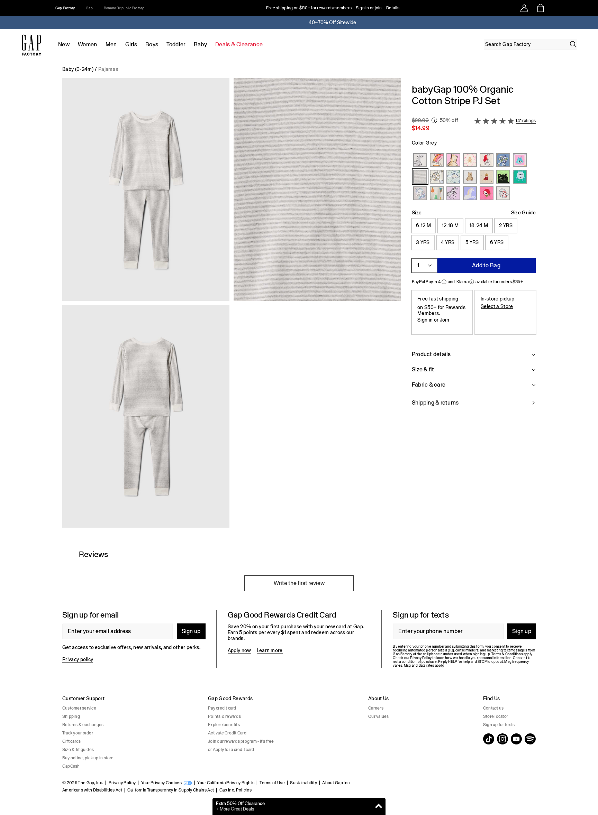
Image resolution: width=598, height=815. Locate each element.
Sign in (425, 320)
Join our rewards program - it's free (241, 741)
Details (393, 8)
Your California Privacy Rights (225, 782)
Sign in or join (369, 8)
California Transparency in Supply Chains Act (170, 790)
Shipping (71, 716)
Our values (378, 716)
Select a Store (497, 306)
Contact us (493, 708)
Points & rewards (224, 716)
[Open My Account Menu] (524, 8)
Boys (151, 44)
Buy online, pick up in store (88, 758)
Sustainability (303, 782)
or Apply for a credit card (231, 749)
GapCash (71, 766)
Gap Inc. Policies (235, 790)
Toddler (175, 44)
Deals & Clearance (239, 44)
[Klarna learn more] (471, 282)
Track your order (77, 733)
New (64, 44)
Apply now (239, 650)
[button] (231, 305)
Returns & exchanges (83, 724)
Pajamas (108, 69)
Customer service (79, 708)
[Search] (573, 44)
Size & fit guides (78, 749)
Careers (375, 708)
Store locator (495, 716)
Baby (200, 44)
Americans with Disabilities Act (92, 790)
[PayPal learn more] (444, 282)
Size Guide (523, 212)
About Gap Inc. (336, 782)
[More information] (434, 120)
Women (87, 44)
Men (111, 44)
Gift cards (71, 741)
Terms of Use (272, 782)
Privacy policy (77, 659)
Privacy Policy (122, 782)
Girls (131, 44)
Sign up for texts (499, 724)
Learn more (270, 650)
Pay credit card (222, 708)
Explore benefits (224, 724)
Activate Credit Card (227, 733)
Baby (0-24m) (77, 69)
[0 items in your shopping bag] (540, 8)
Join (444, 320)
